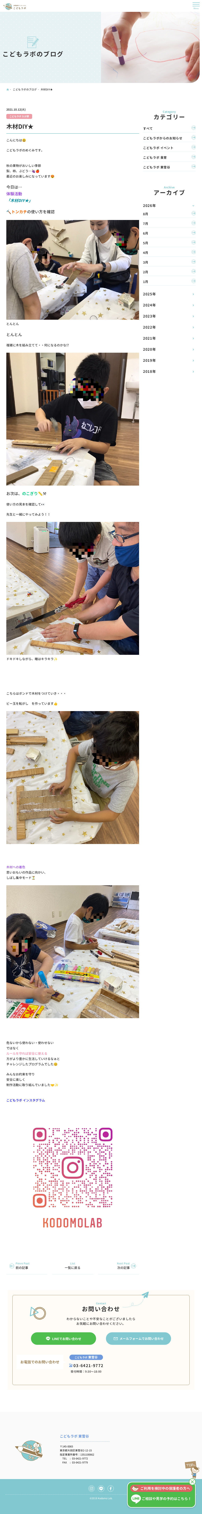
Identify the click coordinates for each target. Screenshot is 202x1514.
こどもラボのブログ (25, 89)
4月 (145, 253)
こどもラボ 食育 (155, 157)
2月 (145, 272)
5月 (145, 243)
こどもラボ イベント (158, 148)
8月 (145, 214)
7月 (145, 224)
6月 (145, 233)
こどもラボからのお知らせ (162, 138)
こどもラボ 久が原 (19, 116)
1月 (145, 282)
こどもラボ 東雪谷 (156, 167)
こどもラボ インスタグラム (25, 1100)
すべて (148, 128)
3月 (145, 262)
